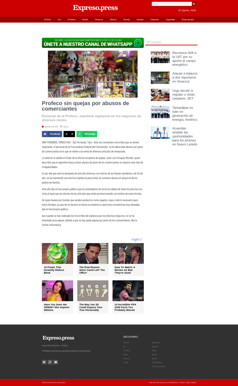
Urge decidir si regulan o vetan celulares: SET (183, 94)
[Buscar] (194, 4)
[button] (52, 134)
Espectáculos (188, 19)
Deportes (155, 19)
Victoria (47, 19)
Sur (59, 19)
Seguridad (170, 19)
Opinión (140, 19)
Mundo (127, 19)
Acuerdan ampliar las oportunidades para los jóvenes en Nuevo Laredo (184, 136)
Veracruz (99, 19)
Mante (85, 19)
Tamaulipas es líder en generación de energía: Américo (184, 113)
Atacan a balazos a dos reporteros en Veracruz (184, 77)
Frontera (71, 19)
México (113, 19)
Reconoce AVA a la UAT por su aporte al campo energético (184, 58)
